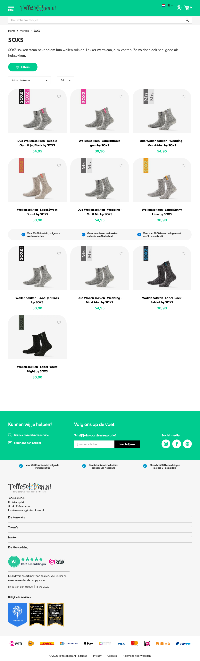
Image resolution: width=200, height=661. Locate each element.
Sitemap (82, 656)
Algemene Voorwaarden (137, 656)
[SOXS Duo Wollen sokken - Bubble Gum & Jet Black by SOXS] (37, 111)
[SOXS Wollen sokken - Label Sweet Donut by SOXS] (37, 180)
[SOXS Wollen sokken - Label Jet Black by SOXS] (37, 268)
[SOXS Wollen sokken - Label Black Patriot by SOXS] (162, 268)
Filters (25, 67)
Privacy (97, 656)
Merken (24, 31)
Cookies (112, 656)
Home (11, 31)
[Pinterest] (187, 443)
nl (168, 5)
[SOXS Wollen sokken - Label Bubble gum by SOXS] (99, 111)
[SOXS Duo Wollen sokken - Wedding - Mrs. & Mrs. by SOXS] (162, 111)
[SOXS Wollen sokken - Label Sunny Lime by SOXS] (162, 180)
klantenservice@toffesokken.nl (26, 510)
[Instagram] (166, 443)
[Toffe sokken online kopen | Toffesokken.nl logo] (38, 7)
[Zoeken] (187, 20)
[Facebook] (176, 443)
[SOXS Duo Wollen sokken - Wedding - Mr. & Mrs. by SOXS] (99, 268)
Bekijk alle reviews (19, 597)
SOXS (37, 31)
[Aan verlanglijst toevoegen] (59, 97)
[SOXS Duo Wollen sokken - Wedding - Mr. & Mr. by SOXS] (99, 180)
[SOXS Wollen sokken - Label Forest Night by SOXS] (37, 337)
